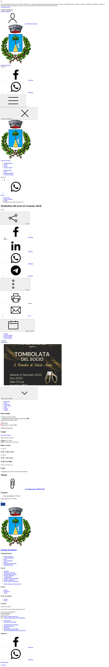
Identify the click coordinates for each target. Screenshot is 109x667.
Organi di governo (8, 556)
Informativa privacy (9, 626)
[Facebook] (4, 180)
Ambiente (6, 571)
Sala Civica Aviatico (6, 435)
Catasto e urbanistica (9, 575)
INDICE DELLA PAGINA (7, 398)
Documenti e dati (8, 565)
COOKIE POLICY (6, 7)
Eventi (5, 200)
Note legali (6, 627)
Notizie (6, 590)
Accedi (2, 195)
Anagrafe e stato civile (9, 572)
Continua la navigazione (6, 10)
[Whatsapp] (16, 192)
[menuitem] (18, 237)
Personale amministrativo (10, 563)
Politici (5, 562)
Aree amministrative (9, 557)
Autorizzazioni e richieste (10, 574)
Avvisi (5, 593)
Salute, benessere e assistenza (11, 581)
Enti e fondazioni (8, 560)
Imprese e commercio (9, 579)
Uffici (5, 559)
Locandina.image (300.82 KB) (35, 489)
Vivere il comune (8, 199)
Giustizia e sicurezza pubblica (11, 578)
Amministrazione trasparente (11, 624)
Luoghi (6, 599)
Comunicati (7, 591)
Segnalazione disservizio (10, 622)
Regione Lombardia (6, 11)
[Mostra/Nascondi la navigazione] (13, 100)
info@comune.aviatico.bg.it (11, 616)
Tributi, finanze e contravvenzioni (12, 584)
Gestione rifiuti (7, 170)
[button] (8, 163)
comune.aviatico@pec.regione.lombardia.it (14, 617)
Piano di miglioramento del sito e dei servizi (15, 630)
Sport (5, 171)
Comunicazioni (7, 577)
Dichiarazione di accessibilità (11, 629)
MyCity (4, 665)
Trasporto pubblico (8, 173)
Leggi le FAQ (7, 620)
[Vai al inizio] (1, 501)
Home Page (7, 197)
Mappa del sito (4, 662)
